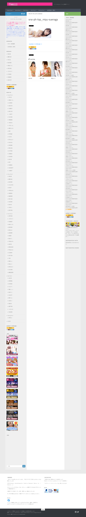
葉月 (9, 162)
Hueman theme (22, 514)
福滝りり (10, 292)
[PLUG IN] (8, 501)
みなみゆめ (11, 184)
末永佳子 (10, 295)
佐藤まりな (10, 65)
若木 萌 (10, 204)
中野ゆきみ (11, 190)
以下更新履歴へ (69, 209)
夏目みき (10, 230)
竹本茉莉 (10, 156)
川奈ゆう (10, 207)
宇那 (9, 258)
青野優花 (10, 281)
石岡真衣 (10, 153)
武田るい (10, 317)
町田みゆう (11, 266)
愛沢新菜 (10, 227)
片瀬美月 (10, 108)
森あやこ (10, 238)
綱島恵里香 (11, 272)
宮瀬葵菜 (9, 77)
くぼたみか (11, 309)
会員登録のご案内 (51, 10)
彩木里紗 (10, 283)
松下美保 (10, 150)
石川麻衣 (9, 74)
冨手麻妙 (10, 134)
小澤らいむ (11, 125)
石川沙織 (10, 269)
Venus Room (17, 10)
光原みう (10, 300)
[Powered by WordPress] (11, 514)
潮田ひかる (11, 128)
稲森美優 (10, 196)
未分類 (9, 321)
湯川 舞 (10, 159)
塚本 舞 (10, 244)
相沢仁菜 (10, 111)
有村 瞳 (9, 54)
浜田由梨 (10, 145)
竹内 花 (9, 59)
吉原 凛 (30, 78)
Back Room (33, 10)
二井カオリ (10, 71)
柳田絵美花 (11, 247)
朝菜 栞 (10, 303)
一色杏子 (10, 114)
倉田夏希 (10, 232)
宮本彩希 (10, 201)
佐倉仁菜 (9, 80)
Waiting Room (41, 10)
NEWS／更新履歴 (11, 43)
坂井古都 (10, 210)
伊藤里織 (10, 119)
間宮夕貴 (10, 148)
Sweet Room (9, 10)
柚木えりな (11, 224)
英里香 (10, 235)
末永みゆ (10, 142)
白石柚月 (10, 252)
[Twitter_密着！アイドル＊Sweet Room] (24, 13)
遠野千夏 (10, 306)
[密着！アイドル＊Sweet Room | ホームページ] (29, 4)
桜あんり (53, 78)
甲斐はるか (11, 249)
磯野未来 (9, 56)
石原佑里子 (11, 167)
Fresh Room (25, 10)
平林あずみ (11, 241)
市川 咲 (10, 136)
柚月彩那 (9, 62)
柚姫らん (10, 261)
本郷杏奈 (10, 193)
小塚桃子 (10, 170)
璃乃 (9, 131)
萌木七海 (42, 78)
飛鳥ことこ (11, 289)
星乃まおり (11, 139)
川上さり (10, 286)
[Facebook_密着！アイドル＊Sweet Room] (22, 13)
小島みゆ (10, 122)
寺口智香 (10, 117)
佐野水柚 (9, 68)
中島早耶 (10, 312)
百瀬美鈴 (10, 165)
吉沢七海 (10, 255)
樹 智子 (10, 187)
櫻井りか (10, 298)
